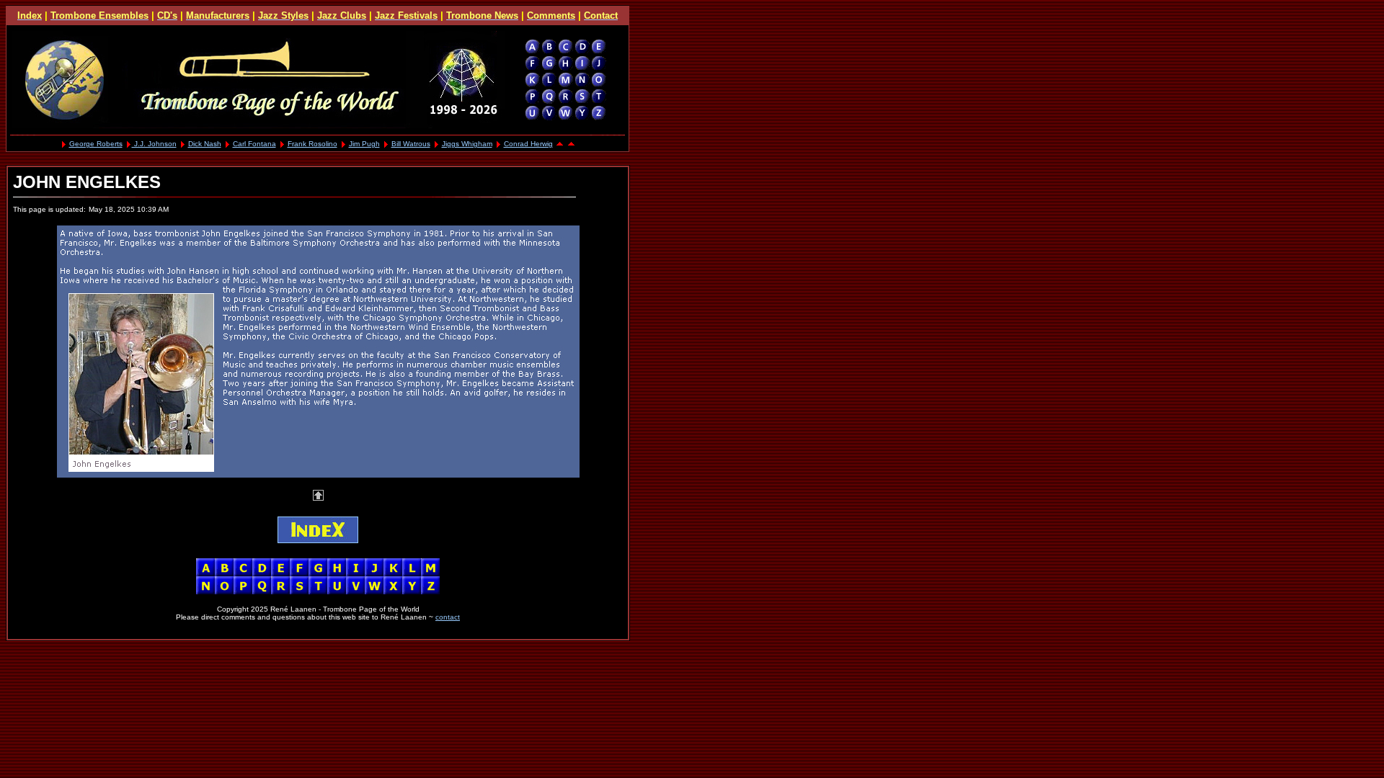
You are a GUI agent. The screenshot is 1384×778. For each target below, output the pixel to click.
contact (447, 617)
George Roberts (96, 144)
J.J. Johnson (154, 144)
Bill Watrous (410, 144)
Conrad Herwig (528, 144)
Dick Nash (204, 144)
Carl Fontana (254, 144)
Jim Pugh (364, 144)
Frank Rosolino (312, 144)
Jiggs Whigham (467, 144)
